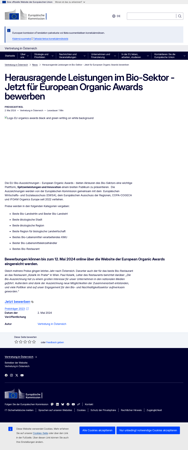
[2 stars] (18, 342)
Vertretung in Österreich (16, 64)
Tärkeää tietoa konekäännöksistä (50, 38)
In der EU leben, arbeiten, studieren (131, 56)
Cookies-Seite (40, 433)
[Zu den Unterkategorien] (28, 56)
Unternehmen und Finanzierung (100, 56)
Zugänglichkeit (154, 410)
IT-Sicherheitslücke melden (19, 410)
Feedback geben (55, 342)
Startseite (10, 55)
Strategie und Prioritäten (41, 56)
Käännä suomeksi (21, 38)
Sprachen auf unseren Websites (55, 410)
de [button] (118, 16)
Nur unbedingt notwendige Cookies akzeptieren (148, 430)
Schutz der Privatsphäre (103, 410)
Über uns (23, 56)
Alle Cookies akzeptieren (97, 430)
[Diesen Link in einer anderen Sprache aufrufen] (32, 301)
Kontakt (89, 404)
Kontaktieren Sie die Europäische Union (164, 56)
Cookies (81, 410)
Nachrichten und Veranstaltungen (68, 56)
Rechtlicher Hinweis (131, 410)
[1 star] (16, 342)
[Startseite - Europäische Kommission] (28, 15)
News (35, 64)
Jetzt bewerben (17, 302)
